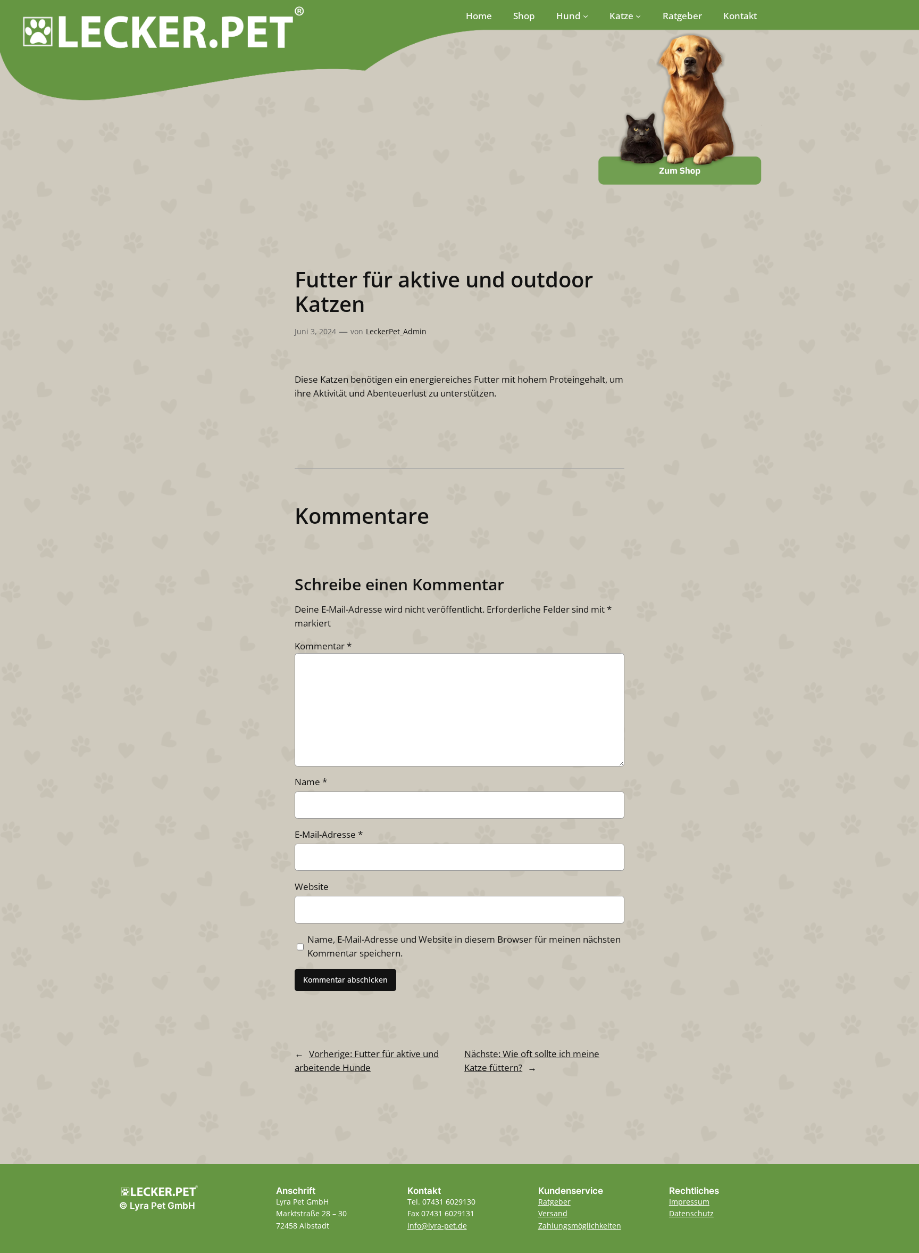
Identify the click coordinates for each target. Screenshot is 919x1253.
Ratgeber (554, 1202)
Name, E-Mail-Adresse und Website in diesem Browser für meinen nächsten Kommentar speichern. (464, 946)
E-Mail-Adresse (329, 834)
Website (312, 886)
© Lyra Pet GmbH (157, 1205)
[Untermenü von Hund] (585, 16)
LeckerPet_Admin (396, 331)
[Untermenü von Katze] (638, 16)
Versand (552, 1213)
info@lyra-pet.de (437, 1226)
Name (311, 782)
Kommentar (323, 646)
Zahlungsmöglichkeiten (579, 1226)
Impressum (689, 1202)
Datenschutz (691, 1213)
